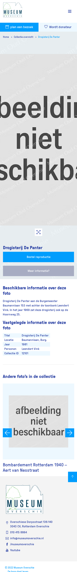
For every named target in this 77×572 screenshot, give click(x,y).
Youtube (15, 550)
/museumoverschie (22, 544)
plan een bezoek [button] (21, 27)
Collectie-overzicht (24, 37)
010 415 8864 (18, 532)
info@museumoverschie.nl (27, 538)
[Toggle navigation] (69, 11)
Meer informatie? (38, 270)
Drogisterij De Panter (49, 37)
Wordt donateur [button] (59, 27)
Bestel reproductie (38, 256)
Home (6, 37)
